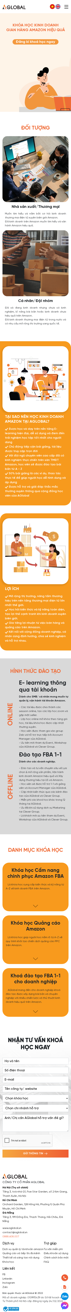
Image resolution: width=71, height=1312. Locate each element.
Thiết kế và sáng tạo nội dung (20, 1257)
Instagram (8, 1283)
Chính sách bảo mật (56, 1257)
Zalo (5, 1287)
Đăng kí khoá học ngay (35, 42)
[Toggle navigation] (66, 6)
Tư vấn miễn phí (53, 1249)
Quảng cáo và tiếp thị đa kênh (21, 1253)
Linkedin (7, 1278)
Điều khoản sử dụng (56, 1253)
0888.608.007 (10, 1236)
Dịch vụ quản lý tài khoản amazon (23, 1249)
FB (3, 1274)
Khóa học (8, 1262)
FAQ (46, 1262)
